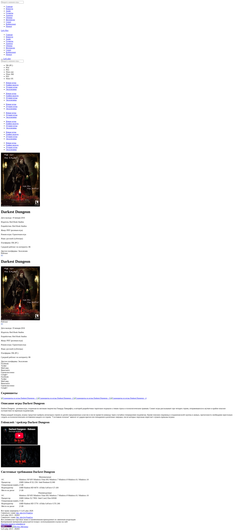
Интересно (10, 20)
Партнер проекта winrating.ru (13, 524)
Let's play (7, 59)
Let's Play (5, 30)
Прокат (9, 26)
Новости (9, 9)
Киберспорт (11, 24)
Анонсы (9, 15)
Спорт (8, 22)
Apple (8, 11)
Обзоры (9, 18)
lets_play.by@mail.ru (24, 513)
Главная (9, 7)
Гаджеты (9, 13)
